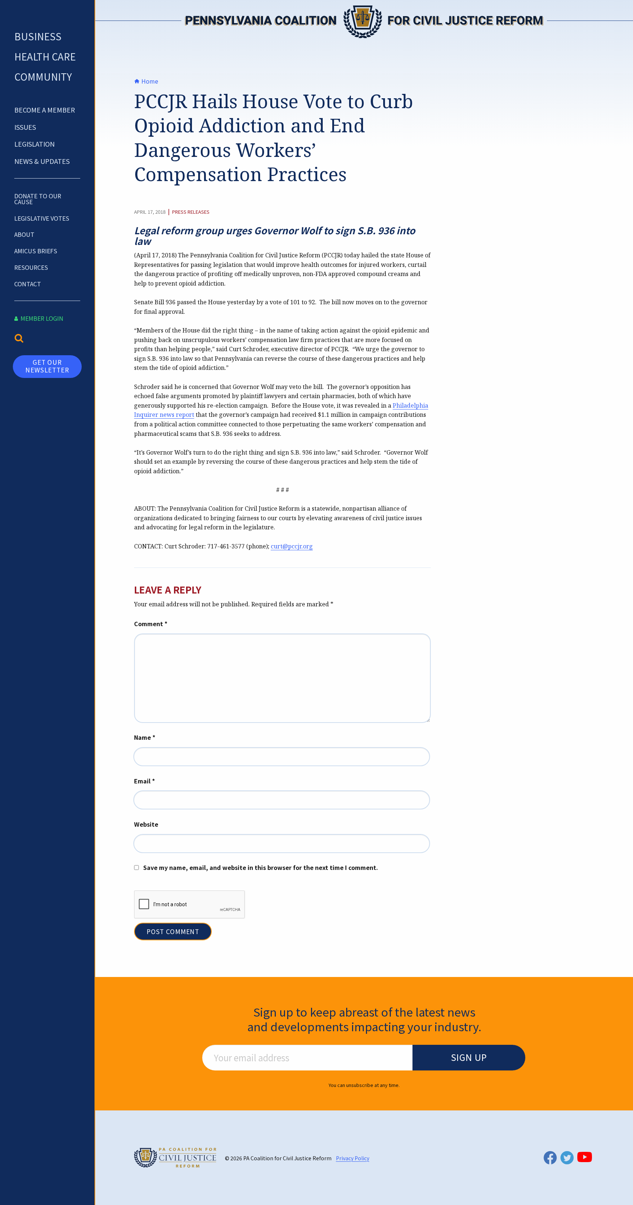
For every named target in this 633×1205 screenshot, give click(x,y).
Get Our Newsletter (47, 365)
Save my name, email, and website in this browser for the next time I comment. (260, 867)
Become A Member (44, 109)
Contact (27, 283)
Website (146, 824)
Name (144, 737)
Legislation (34, 143)
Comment (150, 623)
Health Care (45, 56)
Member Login (41, 318)
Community (43, 76)
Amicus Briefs (35, 250)
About (24, 234)
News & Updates (42, 161)
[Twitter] (567, 1157)
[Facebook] (550, 1157)
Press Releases (191, 211)
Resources (31, 267)
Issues (25, 127)
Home (149, 81)
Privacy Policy (352, 1158)
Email (144, 780)
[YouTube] (584, 1157)
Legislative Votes (41, 218)
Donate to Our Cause (37, 198)
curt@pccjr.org (292, 546)
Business (38, 36)
